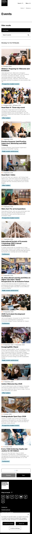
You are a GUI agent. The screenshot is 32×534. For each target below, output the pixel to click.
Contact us (4, 507)
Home (22, 8)
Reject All (21, 523)
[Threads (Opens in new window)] (3, 501)
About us (28, 8)
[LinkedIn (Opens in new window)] (7, 496)
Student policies (5, 509)
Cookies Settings (15, 528)
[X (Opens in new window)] (16, 496)
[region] (15, 522)
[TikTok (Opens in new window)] (25, 496)
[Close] (28, 514)
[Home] (4, 3)
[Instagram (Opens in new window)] (3, 496)
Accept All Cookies (8, 523)
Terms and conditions (7, 512)
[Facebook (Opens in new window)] (12, 496)
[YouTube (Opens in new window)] (21, 496)
